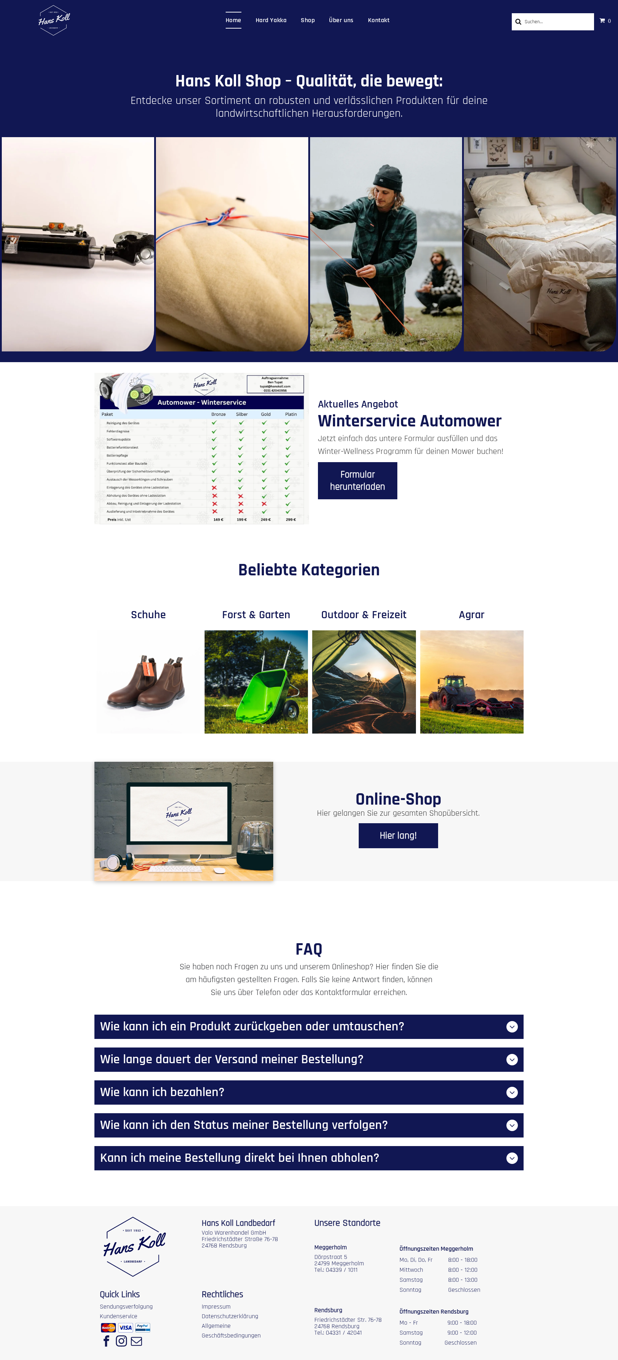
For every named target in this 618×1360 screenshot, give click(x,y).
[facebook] (106, 1342)
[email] (136, 1342)
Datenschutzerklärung (230, 1316)
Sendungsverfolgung (126, 1306)
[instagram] (121, 1342)
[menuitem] (234, 20)
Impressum (216, 1306)
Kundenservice (118, 1316)
